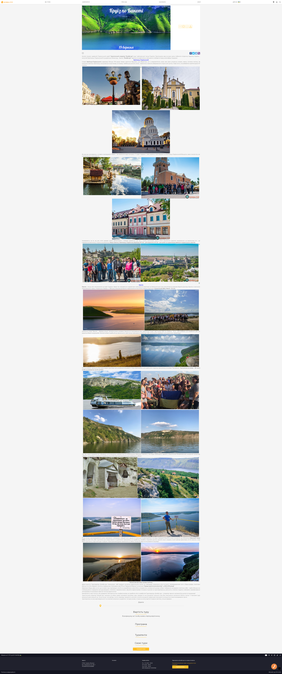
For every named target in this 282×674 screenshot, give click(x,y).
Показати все (141, 649)
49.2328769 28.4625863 (88, 666)
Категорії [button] (85, 2)
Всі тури (47, 2)
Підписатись (180, 667)
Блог (199, 2)
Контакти (162, 2)
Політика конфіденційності (8, 672)
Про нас (124, 2)
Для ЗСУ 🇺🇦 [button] (236, 2)
